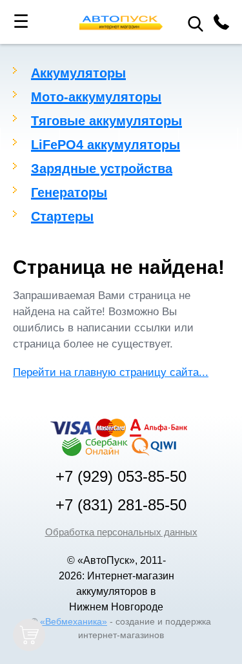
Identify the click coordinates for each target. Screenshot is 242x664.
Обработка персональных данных (121, 532)
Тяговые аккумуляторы (106, 121)
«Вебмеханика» (73, 621)
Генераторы (69, 192)
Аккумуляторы (78, 73)
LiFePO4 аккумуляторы (105, 145)
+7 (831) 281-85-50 (121, 505)
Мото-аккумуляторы (96, 97)
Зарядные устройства (101, 168)
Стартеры (62, 216)
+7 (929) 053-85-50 (121, 476)
